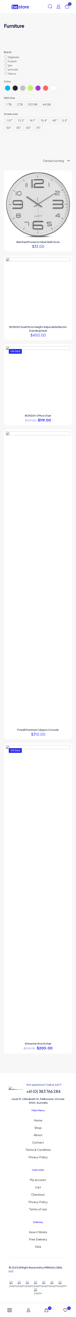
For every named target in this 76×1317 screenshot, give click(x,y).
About (38, 1135)
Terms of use (38, 1209)
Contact (38, 1142)
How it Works (38, 1232)
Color (7, 81)
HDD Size (9, 97)
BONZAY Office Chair (38, 415)
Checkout (38, 1194)
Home (38, 1120)
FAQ (38, 1246)
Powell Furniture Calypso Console (38, 729)
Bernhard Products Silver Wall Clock (38, 242)
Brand (7, 52)
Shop (38, 1127)
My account (38, 1180)
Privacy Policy (38, 1157)
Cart (38, 1187)
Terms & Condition (38, 1149)
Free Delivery (38, 1239)
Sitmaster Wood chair (38, 1043)
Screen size (11, 113)
